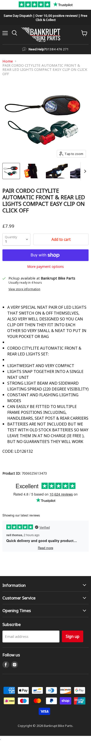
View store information (24, 289)
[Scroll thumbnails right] (84, 171)
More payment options (45, 266)
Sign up (72, 636)
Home (7, 61)
